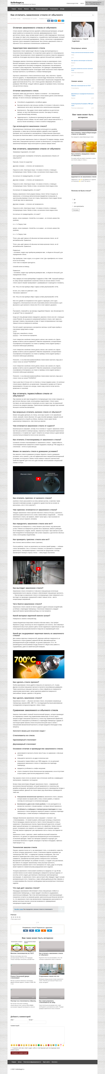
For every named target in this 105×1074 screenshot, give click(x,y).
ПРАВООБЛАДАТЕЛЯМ (72, 3)
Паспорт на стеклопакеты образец (23, 1001)
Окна (32, 8)
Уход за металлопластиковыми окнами (82, 52)
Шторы (62, 8)
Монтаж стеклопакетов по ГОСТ (22, 953)
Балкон (20, 8)
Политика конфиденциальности (32, 1062)
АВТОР (82, 3)
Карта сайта (46, 1062)
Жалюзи (26, 8)
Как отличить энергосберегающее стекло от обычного (83, 133)
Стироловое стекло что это (49, 976)
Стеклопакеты (54, 8)
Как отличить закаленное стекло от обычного (51, 954)
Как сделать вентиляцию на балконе (81, 60)
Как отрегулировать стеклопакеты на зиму (47, 1001)
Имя (12, 1020)
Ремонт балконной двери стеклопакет (20, 977)
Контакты (54, 1062)
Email (31, 1020)
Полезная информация (42, 8)
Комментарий (15, 1025)
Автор (19, 1062)
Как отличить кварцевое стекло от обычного (83, 154)
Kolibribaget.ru (17, 2)
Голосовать (76, 210)
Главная (14, 8)
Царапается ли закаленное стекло (83, 177)
